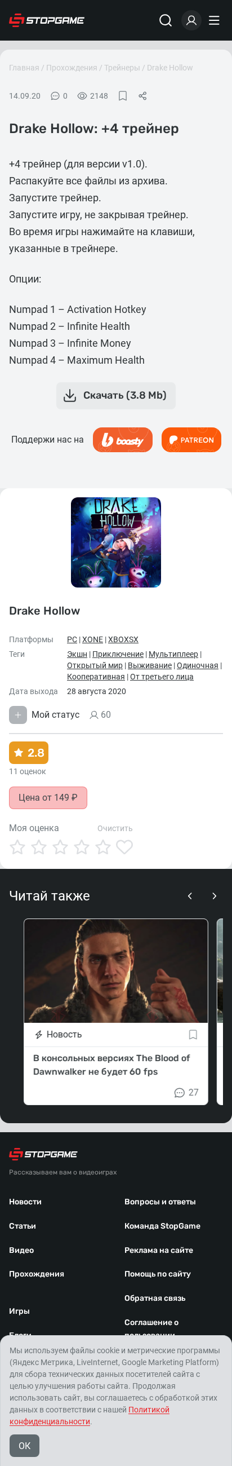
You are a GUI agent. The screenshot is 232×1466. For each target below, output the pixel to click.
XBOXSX (123, 639)
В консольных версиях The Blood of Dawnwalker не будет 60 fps (111, 1065)
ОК (24, 1446)
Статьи (22, 1226)
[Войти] (191, 20)
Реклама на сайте (158, 1250)
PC (72, 639)
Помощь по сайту (157, 1274)
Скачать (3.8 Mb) (125, 395)
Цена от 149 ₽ (48, 797)
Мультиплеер (173, 654)
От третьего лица (162, 676)
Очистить (115, 828)
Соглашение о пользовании (151, 1329)
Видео (21, 1250)
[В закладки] (122, 95)
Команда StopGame (162, 1226)
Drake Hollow (170, 67)
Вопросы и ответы (160, 1202)
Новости (25, 1202)
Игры (19, 1311)
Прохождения (71, 67)
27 (194, 1092)
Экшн (77, 654)
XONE (92, 639)
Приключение (118, 654)
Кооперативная (96, 676)
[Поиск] (166, 20)
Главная (24, 67)
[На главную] (46, 20)
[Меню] (215, 20)
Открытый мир (95, 665)
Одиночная (197, 665)
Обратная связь (154, 1298)
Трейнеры (122, 67)
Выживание (150, 665)
